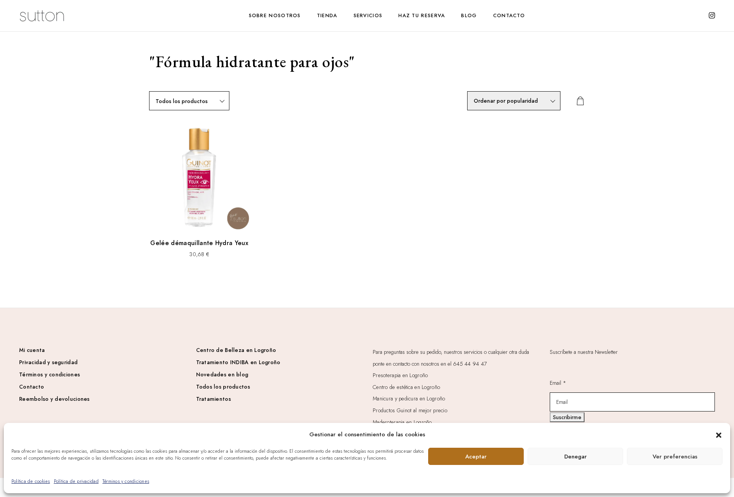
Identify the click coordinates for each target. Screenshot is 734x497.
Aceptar (476, 456)
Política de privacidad (76, 481)
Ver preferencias (675, 456)
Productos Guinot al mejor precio (410, 410)
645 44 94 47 (470, 364)
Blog (469, 15)
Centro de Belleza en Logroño (236, 350)
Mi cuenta (32, 350)
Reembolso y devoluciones (54, 399)
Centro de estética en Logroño (406, 387)
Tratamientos (213, 399)
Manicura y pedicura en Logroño (409, 398)
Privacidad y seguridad (48, 362)
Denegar (575, 456)
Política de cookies (30, 481)
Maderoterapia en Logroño (402, 422)
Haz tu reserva (421, 15)
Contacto (509, 15)
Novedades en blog (222, 374)
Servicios (368, 15)
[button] (719, 434)
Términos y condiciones (125, 481)
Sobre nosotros (275, 15)
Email (558, 383)
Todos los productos (223, 386)
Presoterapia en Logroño (400, 375)
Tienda (327, 15)
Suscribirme (567, 417)
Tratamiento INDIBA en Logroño (238, 362)
